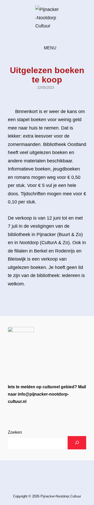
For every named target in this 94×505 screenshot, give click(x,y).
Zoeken (15, 432)
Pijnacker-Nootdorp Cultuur (60, 496)
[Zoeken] (77, 442)
